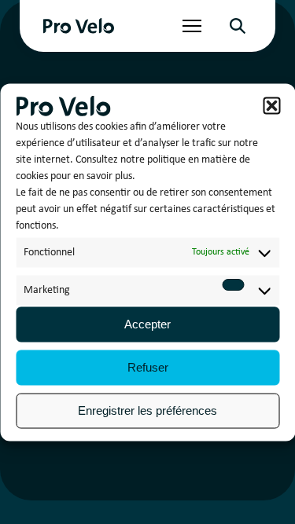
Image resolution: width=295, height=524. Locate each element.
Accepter (147, 324)
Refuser (147, 367)
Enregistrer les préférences (147, 410)
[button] (271, 106)
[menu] (192, 26)
